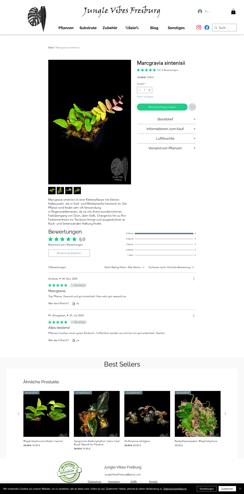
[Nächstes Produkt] (225, 414)
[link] (157, 69)
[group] (122, 421)
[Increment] (150, 90)
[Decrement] (139, 90)
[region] (34, 16)
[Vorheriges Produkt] (19, 414)
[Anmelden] (200, 11)
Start (50, 47)
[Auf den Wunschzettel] (192, 107)
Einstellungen (207, 488)
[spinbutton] (145, 90)
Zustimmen (227, 488)
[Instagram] (199, 27)
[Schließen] (240, 488)
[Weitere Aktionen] (194, 279)
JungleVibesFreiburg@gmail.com (123, 474)
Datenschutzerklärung (175, 488)
